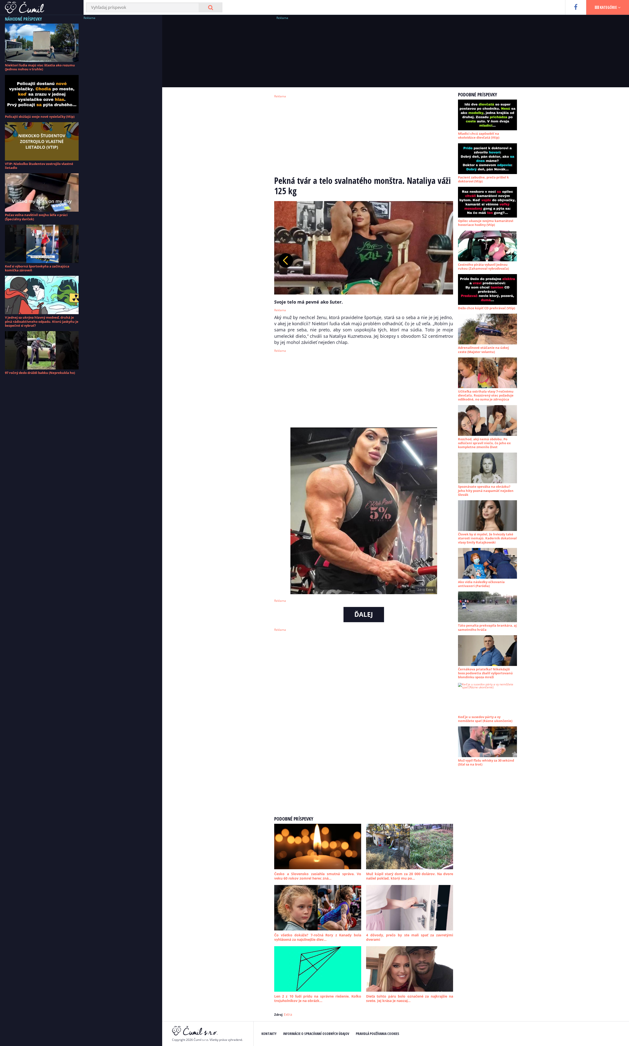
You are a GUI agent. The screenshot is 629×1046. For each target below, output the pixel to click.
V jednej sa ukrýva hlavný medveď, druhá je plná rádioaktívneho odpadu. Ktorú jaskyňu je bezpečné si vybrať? (41, 321)
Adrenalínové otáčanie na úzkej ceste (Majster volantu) (483, 349)
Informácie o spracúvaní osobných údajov (316, 1033)
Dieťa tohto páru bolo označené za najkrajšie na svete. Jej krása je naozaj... (409, 998)
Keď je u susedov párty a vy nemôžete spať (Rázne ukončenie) (485, 719)
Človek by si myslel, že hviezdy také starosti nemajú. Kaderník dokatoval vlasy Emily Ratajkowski (487, 538)
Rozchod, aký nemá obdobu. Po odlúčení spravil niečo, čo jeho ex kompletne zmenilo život (484, 443)
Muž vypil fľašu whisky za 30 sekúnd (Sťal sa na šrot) (486, 762)
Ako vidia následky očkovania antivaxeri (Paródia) (481, 584)
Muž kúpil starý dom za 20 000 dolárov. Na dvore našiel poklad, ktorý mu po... (409, 876)
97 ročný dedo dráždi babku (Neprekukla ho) (40, 372)
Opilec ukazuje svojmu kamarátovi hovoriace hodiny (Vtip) (485, 223)
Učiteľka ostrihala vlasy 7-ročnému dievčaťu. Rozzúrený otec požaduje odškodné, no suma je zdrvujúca (486, 395)
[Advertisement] (120, 94)
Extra (288, 1014)
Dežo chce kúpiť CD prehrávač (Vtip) (486, 308)
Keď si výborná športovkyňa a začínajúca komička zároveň (37, 268)
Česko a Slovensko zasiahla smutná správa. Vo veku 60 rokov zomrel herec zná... (317, 876)
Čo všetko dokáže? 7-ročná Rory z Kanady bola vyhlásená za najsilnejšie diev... (317, 937)
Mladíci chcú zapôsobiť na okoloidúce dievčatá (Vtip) (478, 135)
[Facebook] (575, 7)
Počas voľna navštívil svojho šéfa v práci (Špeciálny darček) (36, 217)
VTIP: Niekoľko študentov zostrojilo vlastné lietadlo (39, 166)
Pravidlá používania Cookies (377, 1033)
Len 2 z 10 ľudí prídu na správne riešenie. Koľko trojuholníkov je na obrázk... (317, 998)
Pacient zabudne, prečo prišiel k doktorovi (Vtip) (483, 179)
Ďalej (363, 614)
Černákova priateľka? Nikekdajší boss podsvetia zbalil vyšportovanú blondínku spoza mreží (485, 673)
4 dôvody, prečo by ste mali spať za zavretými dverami (409, 937)
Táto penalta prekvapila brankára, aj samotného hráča (487, 627)
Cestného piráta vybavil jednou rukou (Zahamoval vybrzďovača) (483, 266)
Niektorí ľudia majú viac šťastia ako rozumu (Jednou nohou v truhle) (40, 67)
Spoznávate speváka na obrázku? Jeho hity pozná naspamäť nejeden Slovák (486, 490)
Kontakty (268, 1033)
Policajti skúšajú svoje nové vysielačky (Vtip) (39, 116)
